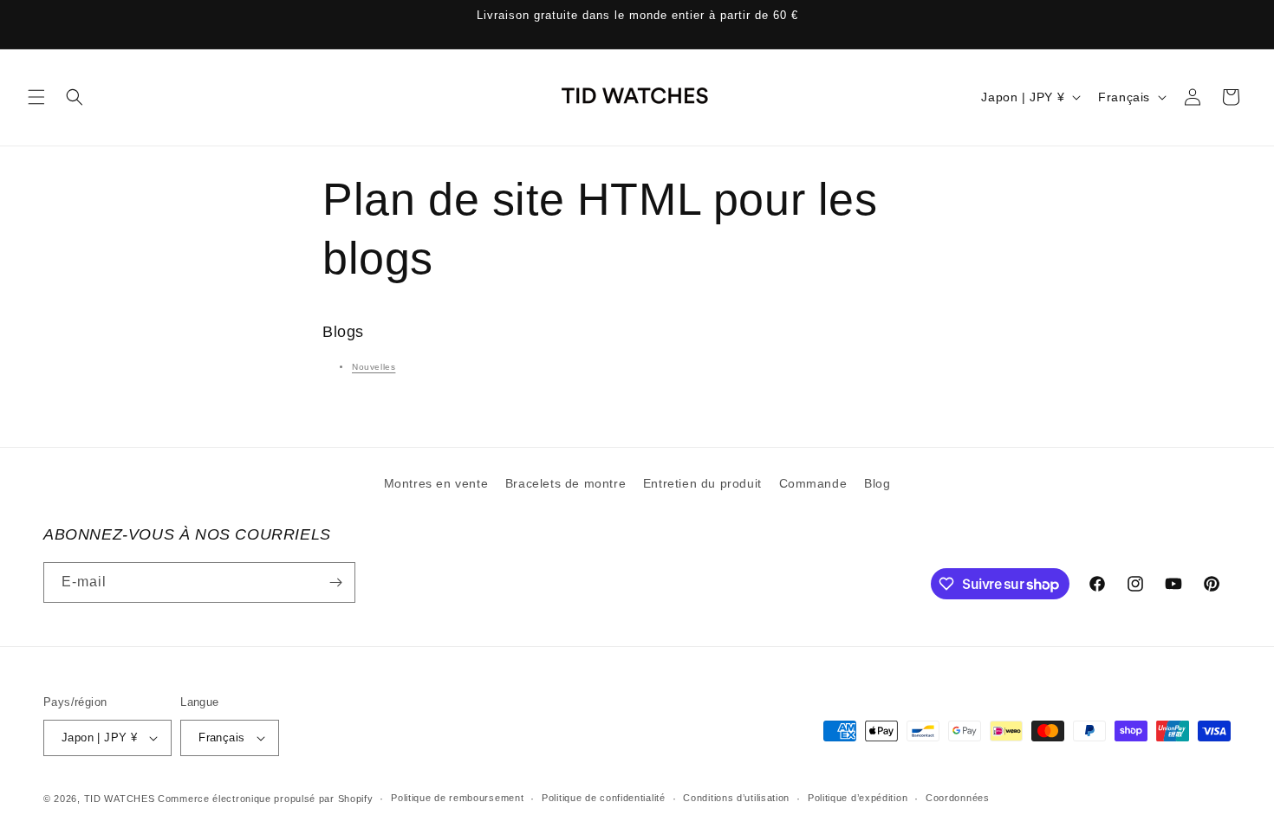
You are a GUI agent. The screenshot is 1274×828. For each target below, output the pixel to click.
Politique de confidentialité (604, 797)
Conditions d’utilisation (736, 797)
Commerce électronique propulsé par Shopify (265, 798)
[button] (36, 97)
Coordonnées (958, 797)
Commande (813, 483)
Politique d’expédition (857, 797)
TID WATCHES (119, 798)
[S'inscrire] (335, 582)
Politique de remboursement (457, 797)
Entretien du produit (702, 483)
